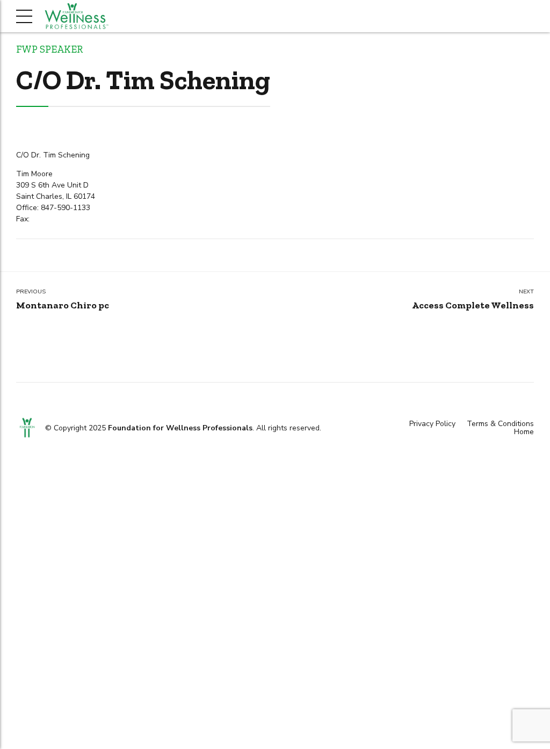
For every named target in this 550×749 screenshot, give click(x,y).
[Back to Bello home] (27, 427)
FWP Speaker (49, 49)
